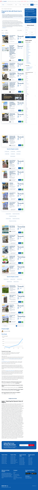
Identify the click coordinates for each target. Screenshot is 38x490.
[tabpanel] (5, 39)
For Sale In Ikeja (18, 151)
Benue (26, 120)
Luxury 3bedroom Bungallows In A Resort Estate (12, 64)
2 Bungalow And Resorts (12, 316)
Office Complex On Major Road (13, 296)
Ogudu (26, 91)
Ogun (26, 100)
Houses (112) (28, 69)
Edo (25, 101)
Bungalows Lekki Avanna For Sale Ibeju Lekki (12, 257)
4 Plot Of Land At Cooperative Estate (13, 286)
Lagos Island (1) (28, 55)
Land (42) (27, 70)
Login (36, 1)
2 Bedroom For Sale (12, 279)
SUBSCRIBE (34, 13)
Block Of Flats (4, 21)
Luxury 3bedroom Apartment (12, 36)
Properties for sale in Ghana (16, 213)
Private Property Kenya (28, 478)
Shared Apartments (5, 24)
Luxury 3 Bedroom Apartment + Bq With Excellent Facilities (13, 162)
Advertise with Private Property (18, 477)
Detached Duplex (4, 22)
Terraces (14, 24)
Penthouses (9, 23)
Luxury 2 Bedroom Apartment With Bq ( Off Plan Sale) (13, 73)
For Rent (11, 1)
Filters (32, 4)
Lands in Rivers (30, 463)
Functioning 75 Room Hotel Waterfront (12, 267)
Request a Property (24, 1)
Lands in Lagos (30, 457)
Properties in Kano (13, 463)
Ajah (3, 25)
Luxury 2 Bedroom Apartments (13, 193)
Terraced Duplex (10, 24)
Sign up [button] (35, 1)
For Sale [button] (8, 1)
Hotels (11, 22)
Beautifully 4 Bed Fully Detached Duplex (12, 247)
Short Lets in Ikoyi (21, 460)
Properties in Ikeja (13, 456)
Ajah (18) (27, 43)
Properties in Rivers (4, 458)
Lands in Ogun (30, 461)
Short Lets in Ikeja (21, 457)
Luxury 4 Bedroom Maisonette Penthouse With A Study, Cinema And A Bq (13, 173)
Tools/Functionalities (16, 474)
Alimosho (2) (27, 44)
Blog (14, 473)
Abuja (26, 98)
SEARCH (30, 37)
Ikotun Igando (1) (28, 52)
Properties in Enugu (4, 463)
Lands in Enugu (30, 462)
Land (17, 20)
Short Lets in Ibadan (22, 462)
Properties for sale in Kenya (16, 218)
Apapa (8, 25)
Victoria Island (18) (28, 63)
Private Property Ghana (28, 477)
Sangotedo (6, 26)
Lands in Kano (30, 464)
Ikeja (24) (27, 50)
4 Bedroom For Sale (9, 281)
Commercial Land (12, 21)
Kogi (26, 118)
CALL (20, 69)
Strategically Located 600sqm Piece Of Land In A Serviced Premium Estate (13, 104)
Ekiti (25, 121)
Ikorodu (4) (27, 51)
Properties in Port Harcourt (14, 462)
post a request (28, 21)
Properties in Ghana (8, 213)
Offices (6, 23)
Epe (13, 25)
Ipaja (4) (27, 54)
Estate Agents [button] (19, 1)
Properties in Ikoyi (13, 458)
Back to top (34, 485)
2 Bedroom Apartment (11, 183)
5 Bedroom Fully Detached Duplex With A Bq (12, 114)
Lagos (26, 97)
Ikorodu (20, 25)
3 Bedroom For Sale (19, 279)
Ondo (26, 119)
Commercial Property (5, 20)
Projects (16, 1)
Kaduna (26, 114)
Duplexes (9, 22)
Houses (15, 20)
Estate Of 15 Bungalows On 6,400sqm (12, 306)
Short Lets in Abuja (21, 463)
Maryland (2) (27, 57)
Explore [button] (28, 1)
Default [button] (21, 30)
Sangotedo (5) (28, 62)
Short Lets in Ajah (21, 461)
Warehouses (17, 24)
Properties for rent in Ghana (12, 216)
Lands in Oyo (30, 460)
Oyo (25, 99)
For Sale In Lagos (7, 151)
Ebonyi (26, 112)
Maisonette (18, 22)
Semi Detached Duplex (19, 23)
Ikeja (18, 25)
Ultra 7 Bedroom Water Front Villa (12, 226)
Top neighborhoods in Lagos (5, 361)
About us (15, 472)
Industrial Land (15, 22)
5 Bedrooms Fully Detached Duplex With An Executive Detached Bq (12, 137)
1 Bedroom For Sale (6, 279)
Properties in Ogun (4, 461)
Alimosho (5, 25)
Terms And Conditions (16, 475)
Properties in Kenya (8, 218)
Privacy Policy (15, 476)
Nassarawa (26, 115)
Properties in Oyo (4, 462)
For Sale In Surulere (12, 156)
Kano (26, 113)
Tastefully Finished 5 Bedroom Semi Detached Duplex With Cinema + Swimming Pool (13, 84)
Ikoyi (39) (27, 53)
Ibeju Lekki (15, 25)
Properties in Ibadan (13, 461)
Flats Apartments (11, 20)
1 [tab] (5, 79)
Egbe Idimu (11, 25)
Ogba (26, 90)
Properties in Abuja (4, 457)
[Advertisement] (13, 129)
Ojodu (4, 26)
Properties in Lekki (13, 457)
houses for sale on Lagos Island (10, 370)
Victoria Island (10, 26)
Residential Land (13, 23)
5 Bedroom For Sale (16, 281)
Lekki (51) (27, 56)
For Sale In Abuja (13, 151)
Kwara (26, 116)
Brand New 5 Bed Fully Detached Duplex (12, 236)
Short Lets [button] (13, 1)
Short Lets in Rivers (22, 464)
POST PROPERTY (31, 1)
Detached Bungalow (18, 21)
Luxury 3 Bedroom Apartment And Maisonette (13, 203)
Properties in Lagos (4, 456)
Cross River (26, 117)
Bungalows (8, 21)
